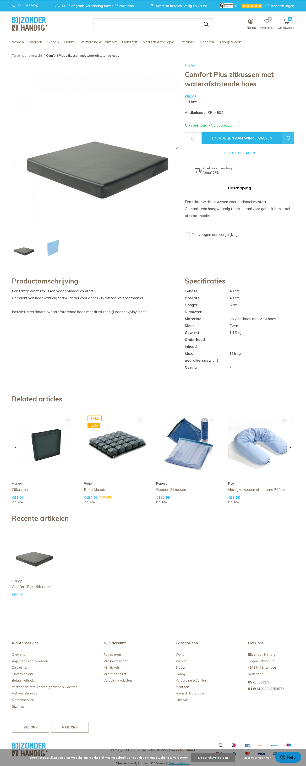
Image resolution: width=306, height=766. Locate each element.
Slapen (53, 42)
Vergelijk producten (118, 680)
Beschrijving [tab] (239, 187)
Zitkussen (20, 489)
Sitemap (18, 706)
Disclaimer (19, 667)
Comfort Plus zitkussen (31, 586)
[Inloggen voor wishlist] (288, 138)
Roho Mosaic (94, 489)
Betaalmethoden (24, 680)
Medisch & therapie (158, 42)
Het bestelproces (24, 693)
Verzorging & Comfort (99, 42)
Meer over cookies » (257, 757)
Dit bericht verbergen (213, 757)
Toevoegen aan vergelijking (215, 234)
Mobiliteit (129, 42)
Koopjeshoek (230, 42)
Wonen (18, 42)
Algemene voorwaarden (30, 661)
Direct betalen (239, 153)
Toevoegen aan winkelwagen (241, 138)
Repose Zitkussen (171, 489)
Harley (190, 65)
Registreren (112, 654)
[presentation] (177, 148)
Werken (35, 42)
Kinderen (206, 42)
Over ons (18, 654)
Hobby (69, 42)
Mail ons (70, 727)
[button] (24, 248)
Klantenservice (23, 700)
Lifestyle (187, 42)
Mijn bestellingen (116, 661)
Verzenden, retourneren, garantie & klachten (44, 687)
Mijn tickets (112, 667)
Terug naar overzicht (27, 55)
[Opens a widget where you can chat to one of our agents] (288, 758)
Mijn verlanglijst (115, 674)
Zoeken (206, 24)
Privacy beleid (22, 674)
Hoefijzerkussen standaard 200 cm (257, 489)
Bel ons (31, 727)
